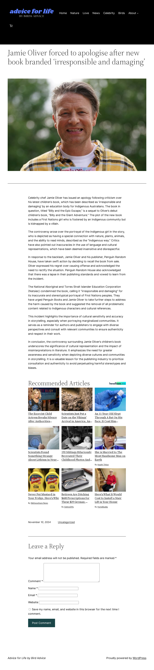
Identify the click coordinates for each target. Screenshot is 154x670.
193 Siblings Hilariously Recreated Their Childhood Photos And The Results (77, 455)
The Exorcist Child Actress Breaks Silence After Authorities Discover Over (42, 417)
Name (33, 588)
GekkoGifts (69, 507)
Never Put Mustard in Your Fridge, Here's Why (43, 496)
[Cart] (11, 25)
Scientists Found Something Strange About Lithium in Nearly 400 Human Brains (43, 455)
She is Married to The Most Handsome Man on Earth (110, 455)
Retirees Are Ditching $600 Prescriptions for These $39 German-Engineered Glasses (75, 498)
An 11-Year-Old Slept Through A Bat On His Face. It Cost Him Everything (108, 417)
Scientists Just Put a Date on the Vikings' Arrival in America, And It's (77, 417)
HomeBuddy (102, 507)
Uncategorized (66, 522)
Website (33, 602)
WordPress (139, 658)
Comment (35, 581)
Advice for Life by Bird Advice (27, 658)
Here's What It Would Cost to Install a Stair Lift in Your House (108, 498)
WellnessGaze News (39, 503)
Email (32, 595)
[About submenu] (138, 13)
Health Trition (103, 464)
